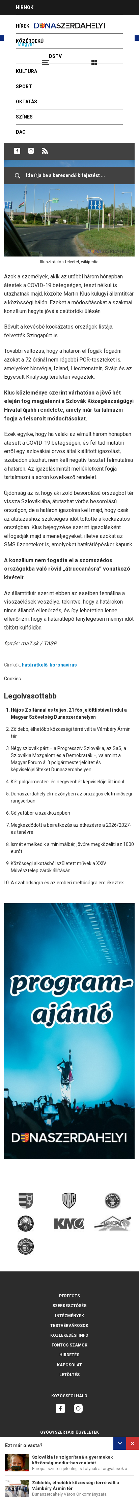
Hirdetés (69, 1355)
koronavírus (63, 665)
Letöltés (69, 1374)
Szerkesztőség (69, 1305)
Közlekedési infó (69, 1335)
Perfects (69, 1296)
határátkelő (35, 665)
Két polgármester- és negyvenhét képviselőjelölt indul (67, 781)
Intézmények (69, 1315)
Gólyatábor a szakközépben (40, 813)
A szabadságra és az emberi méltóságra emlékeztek (67, 882)
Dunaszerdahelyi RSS (45, 151)
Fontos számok (69, 1345)
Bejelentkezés (119, 59)
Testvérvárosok (69, 1325)
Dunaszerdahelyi (17, 151)
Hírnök (24, 7)
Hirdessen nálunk (39, 22)
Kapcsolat (69, 1365)
